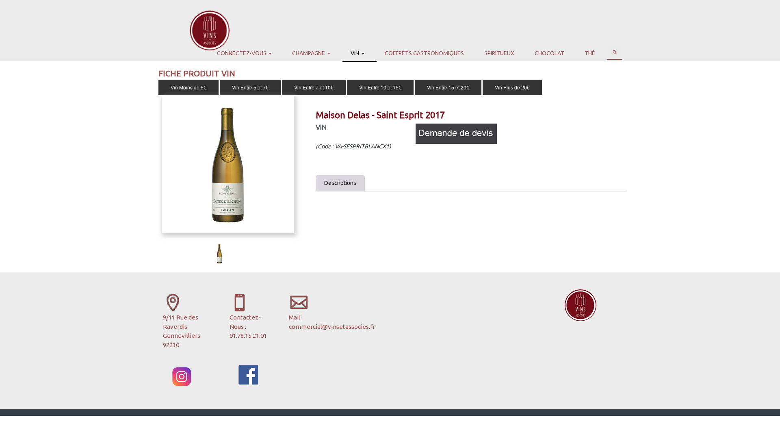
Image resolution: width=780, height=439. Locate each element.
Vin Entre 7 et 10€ (314, 87)
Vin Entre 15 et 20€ (448, 87)
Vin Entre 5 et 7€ (250, 87)
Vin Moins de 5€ (188, 87)
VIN (321, 127)
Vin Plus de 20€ (512, 87)
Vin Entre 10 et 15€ (380, 87)
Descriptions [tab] (340, 183)
